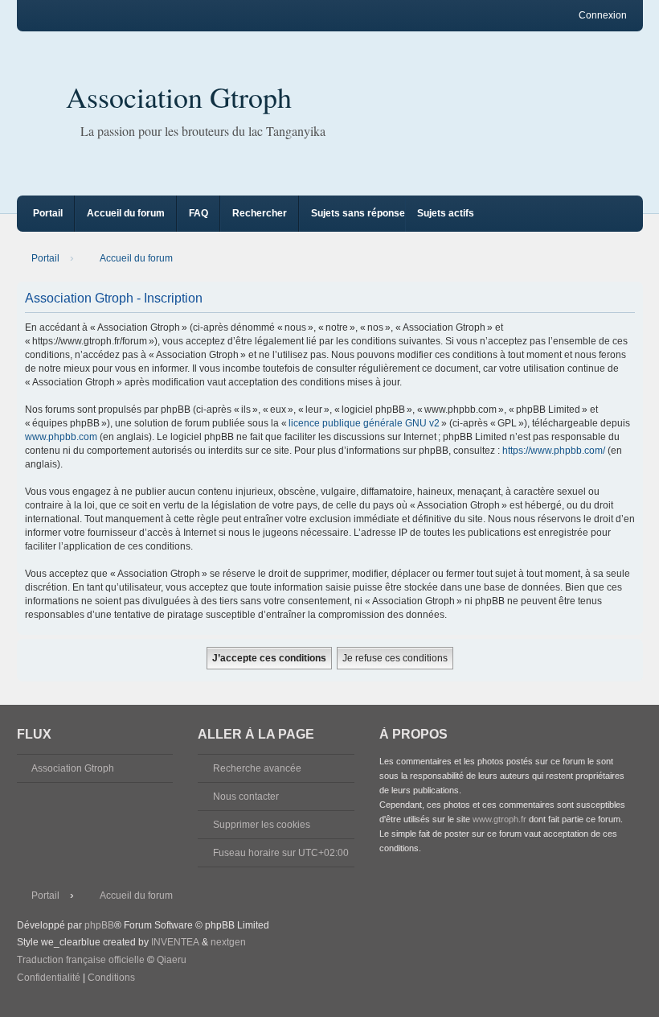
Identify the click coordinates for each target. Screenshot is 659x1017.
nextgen (228, 942)
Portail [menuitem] (48, 213)
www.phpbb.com (61, 437)
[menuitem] (48, 978)
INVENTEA (175, 942)
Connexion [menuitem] (603, 15)
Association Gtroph (179, 96)
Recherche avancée (257, 768)
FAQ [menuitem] (198, 213)
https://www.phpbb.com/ (553, 450)
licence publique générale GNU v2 (364, 423)
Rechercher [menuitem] (259, 213)
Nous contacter (246, 796)
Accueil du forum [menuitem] (126, 213)
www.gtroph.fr (499, 819)
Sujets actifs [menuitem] (445, 213)
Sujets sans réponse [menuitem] (358, 213)
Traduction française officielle (81, 960)
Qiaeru (171, 960)
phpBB (99, 925)
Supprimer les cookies (261, 824)
